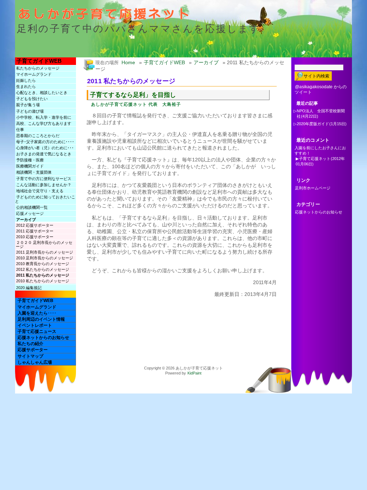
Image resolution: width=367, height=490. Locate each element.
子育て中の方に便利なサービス (43, 178)
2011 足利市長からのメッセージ (44, 252)
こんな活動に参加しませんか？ (43, 185)
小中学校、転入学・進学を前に (43, 117)
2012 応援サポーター (34, 225)
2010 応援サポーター (34, 237)
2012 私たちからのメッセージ (42, 269)
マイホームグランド (34, 74)
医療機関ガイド (30, 166)
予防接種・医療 (30, 160)
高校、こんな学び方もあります (43, 123)
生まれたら (26, 86)
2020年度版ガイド (313, 124)
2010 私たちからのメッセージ (42, 281)
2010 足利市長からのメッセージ (44, 258)
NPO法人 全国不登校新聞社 (321, 113)
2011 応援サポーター (34, 231)
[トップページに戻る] (108, 16)
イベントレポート (35, 325)
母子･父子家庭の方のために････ (45, 142)
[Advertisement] (174, 313)
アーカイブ (26, 219)
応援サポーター (33, 350)
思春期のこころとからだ (37, 135)
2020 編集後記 (29, 288)
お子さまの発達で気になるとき (43, 154)
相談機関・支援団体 (34, 172)
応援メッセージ (30, 213)
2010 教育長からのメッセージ (42, 264)
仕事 (20, 129)
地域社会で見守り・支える (39, 191)
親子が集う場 (28, 105)
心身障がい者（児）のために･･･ (45, 148)
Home (128, 62)
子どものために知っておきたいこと (45, 199)
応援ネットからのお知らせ (43, 337)
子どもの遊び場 (30, 111)
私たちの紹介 (30, 343)
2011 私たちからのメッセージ (42, 275)
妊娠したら (26, 80)
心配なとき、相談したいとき (41, 92)
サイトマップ (30, 356)
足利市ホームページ (312, 188)
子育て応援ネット (314, 158)
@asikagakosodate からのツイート (321, 89)
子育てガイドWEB (39, 61)
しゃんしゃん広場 (35, 362)
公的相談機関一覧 (32, 207)
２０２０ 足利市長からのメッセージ (44, 244)
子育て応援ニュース (37, 331)
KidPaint (194, 373)
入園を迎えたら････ (37, 313)
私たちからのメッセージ (37, 68)
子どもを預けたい (32, 98)
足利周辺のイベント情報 (41, 319)
